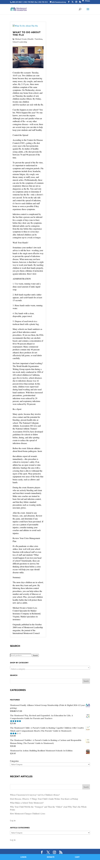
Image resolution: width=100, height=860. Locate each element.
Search (35, 655)
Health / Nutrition (35, 39)
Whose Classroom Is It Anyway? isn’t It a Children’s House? (35, 794)
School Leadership (20, 41)
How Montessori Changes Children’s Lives (27, 813)
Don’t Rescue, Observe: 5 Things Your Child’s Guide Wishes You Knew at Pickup (44, 798)
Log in (12, 820)
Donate (50, 857)
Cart (77, 857)
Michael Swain (21, 39)
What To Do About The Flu (27, 33)
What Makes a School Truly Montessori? (27, 802)
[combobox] (50, 667)
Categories (14, 761)
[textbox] (50, 669)
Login (23, 857)
